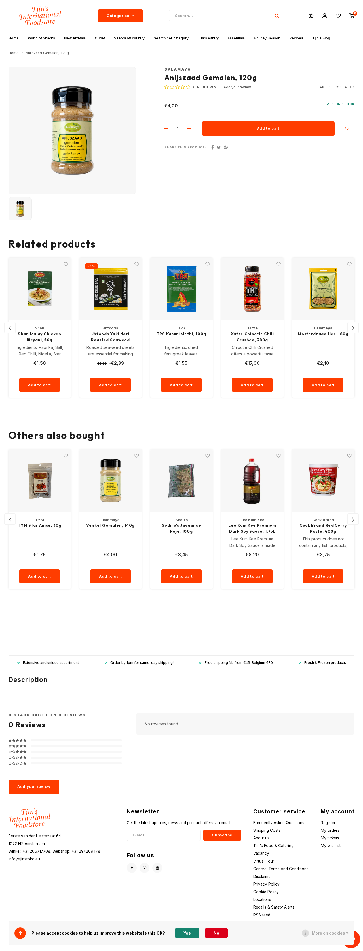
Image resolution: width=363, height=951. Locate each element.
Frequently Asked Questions (278, 822)
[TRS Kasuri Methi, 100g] (110, 289)
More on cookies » (330, 933)
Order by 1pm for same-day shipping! (142, 662)
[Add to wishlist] (347, 128)
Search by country (129, 38)
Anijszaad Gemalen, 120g (47, 53)
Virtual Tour (263, 861)
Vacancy (261, 853)
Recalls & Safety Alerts (273, 907)
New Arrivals (75, 38)
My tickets (330, 838)
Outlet (100, 38)
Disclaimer (262, 876)
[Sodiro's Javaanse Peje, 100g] (110, 480)
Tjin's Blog (321, 38)
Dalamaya (177, 69)
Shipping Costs (266, 830)
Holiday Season (267, 38)
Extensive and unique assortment (51, 662)
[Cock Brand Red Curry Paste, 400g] (252, 480)
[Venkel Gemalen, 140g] (40, 480)
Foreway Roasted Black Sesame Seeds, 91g (323, 336)
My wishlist (331, 845)
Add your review (237, 87)
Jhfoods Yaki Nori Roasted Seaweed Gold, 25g (39, 337)
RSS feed (261, 915)
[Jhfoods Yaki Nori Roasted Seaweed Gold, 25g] (40, 289)
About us (261, 838)
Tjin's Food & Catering (273, 845)
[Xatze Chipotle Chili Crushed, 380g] (181, 289)
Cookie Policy (266, 892)
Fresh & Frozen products (325, 662)
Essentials (236, 38)
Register (328, 822)
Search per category (171, 38)
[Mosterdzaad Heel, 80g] (252, 289)
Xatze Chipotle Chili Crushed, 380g (181, 336)
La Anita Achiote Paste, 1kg (323, 528)
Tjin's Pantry (208, 38)
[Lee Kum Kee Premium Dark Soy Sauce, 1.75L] (181, 480)
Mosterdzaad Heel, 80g (252, 333)
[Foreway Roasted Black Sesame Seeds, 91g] (323, 289)
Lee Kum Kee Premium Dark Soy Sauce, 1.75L (181, 528)
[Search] (276, 15)
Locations (262, 899)
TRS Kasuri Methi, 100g (110, 333)
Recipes (296, 38)
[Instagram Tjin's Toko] (144, 868)
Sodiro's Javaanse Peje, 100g (110, 528)
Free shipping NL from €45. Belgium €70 (239, 662)
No (216, 933)
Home (14, 38)
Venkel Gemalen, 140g (39, 525)
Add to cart (268, 128)
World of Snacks (41, 38)
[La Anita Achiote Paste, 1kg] (323, 480)
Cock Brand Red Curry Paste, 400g (252, 528)
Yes (187, 933)
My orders (330, 830)
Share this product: (185, 147)
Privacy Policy (266, 884)
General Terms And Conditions (281, 869)
